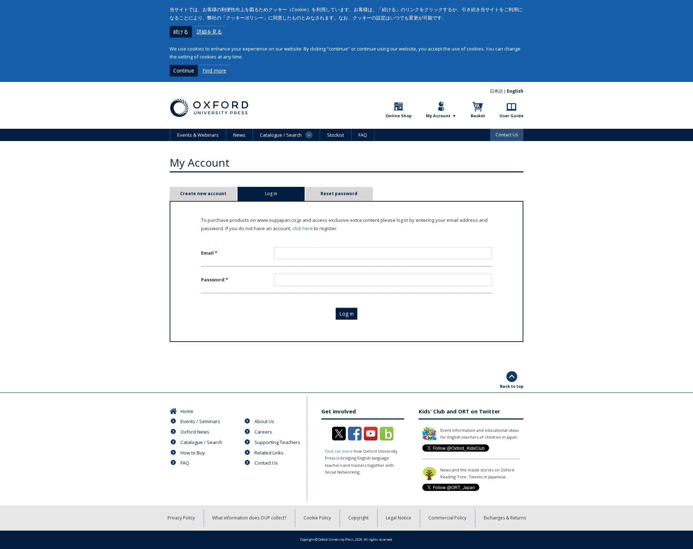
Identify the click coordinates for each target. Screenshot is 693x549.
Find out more (339, 451)
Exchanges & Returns (505, 518)
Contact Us (507, 135)
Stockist (335, 135)
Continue (183, 70)
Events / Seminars (200, 421)
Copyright (358, 518)
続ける (180, 31)
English (515, 91)
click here (302, 228)
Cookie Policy (317, 518)
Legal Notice (398, 518)
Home (186, 411)
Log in (282, 193)
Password (214, 279)
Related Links (269, 452)
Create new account (203, 193)
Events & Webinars (198, 135)
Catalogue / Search (201, 442)
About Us (264, 421)
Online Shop (398, 115)
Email (209, 253)
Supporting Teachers (277, 442)
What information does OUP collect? (249, 518)
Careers (263, 432)
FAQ (362, 135)
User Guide (511, 115)
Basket (478, 115)
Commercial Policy (447, 518)
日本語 (496, 91)
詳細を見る (209, 31)
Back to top (511, 386)
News (239, 135)
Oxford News (194, 432)
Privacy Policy (181, 518)
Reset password (339, 193)
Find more (214, 70)
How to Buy (192, 452)
